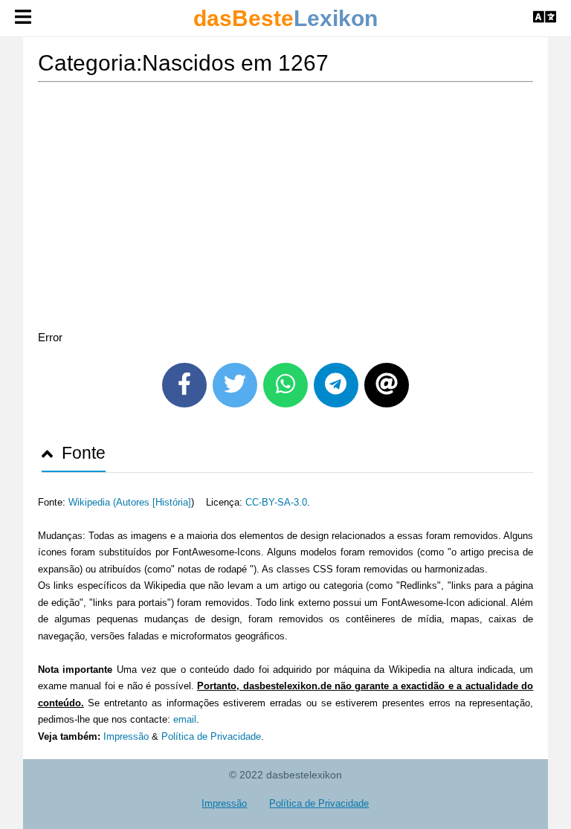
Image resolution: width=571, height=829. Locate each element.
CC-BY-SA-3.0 (276, 502)
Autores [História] (153, 502)
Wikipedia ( (92, 502)
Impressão (126, 736)
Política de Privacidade (211, 736)
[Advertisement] (286, 209)
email (184, 719)
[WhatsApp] (285, 385)
